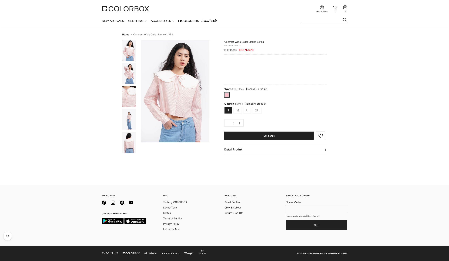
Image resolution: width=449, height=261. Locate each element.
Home (125, 34)
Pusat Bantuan (232, 202)
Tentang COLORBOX (175, 202)
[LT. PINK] (227, 95)
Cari (316, 225)
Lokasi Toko (170, 207)
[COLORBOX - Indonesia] (125, 8)
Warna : (234, 89)
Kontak (167, 212)
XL (257, 110)
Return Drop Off (233, 212)
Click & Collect (232, 207)
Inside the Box (171, 229)
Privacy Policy (171, 223)
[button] (320, 136)
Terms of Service (172, 218)
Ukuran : (233, 103)
